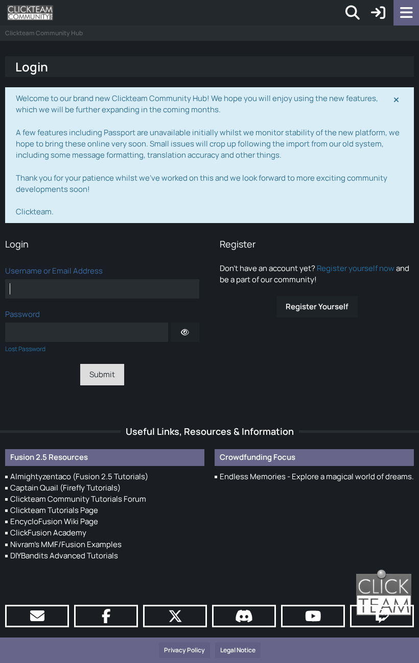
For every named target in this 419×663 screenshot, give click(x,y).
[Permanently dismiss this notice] (397, 99)
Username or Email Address (54, 270)
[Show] (185, 332)
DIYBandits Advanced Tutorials (64, 555)
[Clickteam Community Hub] (30, 13)
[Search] (352, 13)
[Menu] (406, 13)
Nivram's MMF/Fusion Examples (66, 544)
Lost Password (25, 349)
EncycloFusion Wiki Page (54, 521)
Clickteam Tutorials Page (54, 510)
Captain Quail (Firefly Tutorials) (65, 487)
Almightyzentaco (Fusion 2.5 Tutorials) (79, 476)
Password (22, 314)
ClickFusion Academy (48, 532)
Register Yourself (317, 306)
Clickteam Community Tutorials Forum (78, 499)
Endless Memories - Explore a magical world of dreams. (317, 476)
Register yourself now (355, 268)
